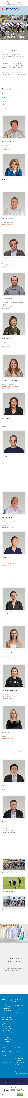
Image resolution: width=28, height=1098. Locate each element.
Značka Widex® (7, 1063)
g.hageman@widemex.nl (7, 224)
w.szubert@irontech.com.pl (8, 620)
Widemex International (18, 1080)
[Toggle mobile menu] (25, 12)
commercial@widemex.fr (7, 523)
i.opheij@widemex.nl (7, 344)
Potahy (18, 1009)
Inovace (5, 1055)
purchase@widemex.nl (7, 424)
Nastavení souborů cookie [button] (9, 1094)
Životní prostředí (7, 105)
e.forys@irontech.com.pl (7, 738)
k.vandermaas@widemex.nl (8, 186)
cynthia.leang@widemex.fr (8, 563)
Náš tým (5, 97)
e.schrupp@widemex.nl (7, 830)
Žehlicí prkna (19, 1005)
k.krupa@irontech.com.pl (7, 658)
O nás (4, 93)
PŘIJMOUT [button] (20, 1094)
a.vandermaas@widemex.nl (8, 266)
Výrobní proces (7, 1051)
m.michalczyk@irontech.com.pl (9, 696)
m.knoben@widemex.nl (7, 306)
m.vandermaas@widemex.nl (8, 148)
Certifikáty (5, 101)
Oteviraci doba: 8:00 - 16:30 (14, 4)
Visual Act (21, 1082)
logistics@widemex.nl (7, 463)
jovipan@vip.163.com (7, 791)
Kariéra (5, 108)
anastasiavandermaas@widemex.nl (10, 386)
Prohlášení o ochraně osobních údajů (10, 1084)
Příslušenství (19, 1013)
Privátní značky (7, 1059)
